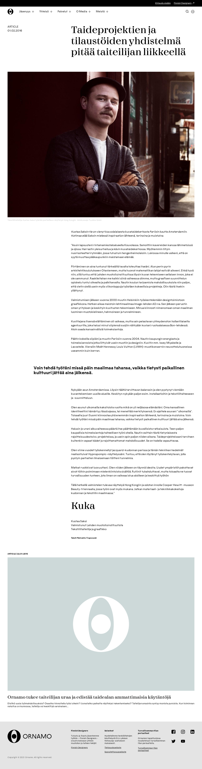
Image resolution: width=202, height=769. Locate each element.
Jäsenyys (25, 11)
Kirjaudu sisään (163, 3)
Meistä (100, 11)
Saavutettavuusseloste (115, 752)
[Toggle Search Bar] (187, 11)
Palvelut (63, 11)
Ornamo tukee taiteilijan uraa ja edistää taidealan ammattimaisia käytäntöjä (89, 697)
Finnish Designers (183, 3)
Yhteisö (44, 11)
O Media (81, 11)
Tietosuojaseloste (113, 748)
